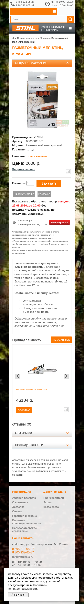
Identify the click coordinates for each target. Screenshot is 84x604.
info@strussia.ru (22, 556)
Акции (47, 502)
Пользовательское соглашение (24, 529)
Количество (18, 183)
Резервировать (59, 222)
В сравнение (68, 171)
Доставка (18, 506)
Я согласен (18, 594)
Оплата (17, 511)
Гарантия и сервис (24, 515)
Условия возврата (24, 497)
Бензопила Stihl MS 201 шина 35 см (31, 389)
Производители (53, 497)
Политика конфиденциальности (26, 522)
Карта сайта (51, 506)
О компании (20, 502)
